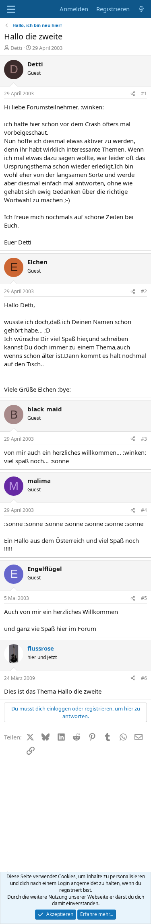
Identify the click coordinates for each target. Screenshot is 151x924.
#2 (144, 291)
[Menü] (11, 9)
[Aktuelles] (141, 9)
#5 (144, 598)
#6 (144, 678)
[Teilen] (133, 94)
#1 (144, 93)
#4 (144, 510)
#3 (144, 438)
